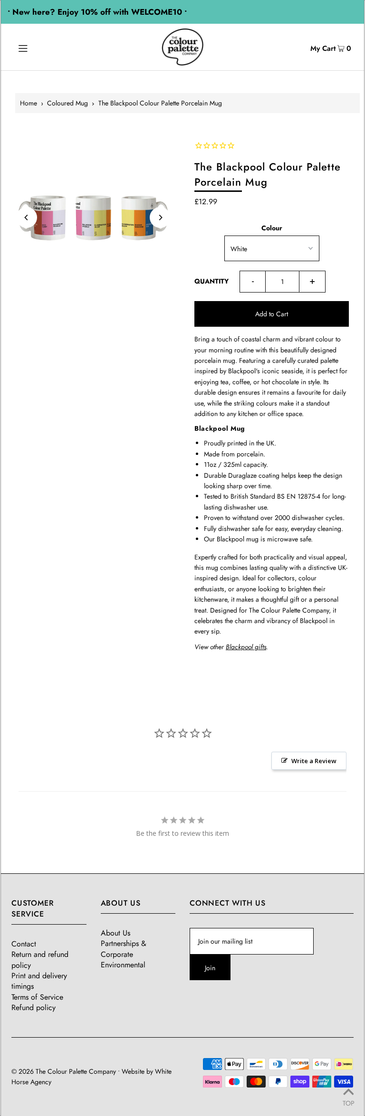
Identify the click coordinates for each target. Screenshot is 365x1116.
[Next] (160, 217)
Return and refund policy (39, 959)
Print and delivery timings (39, 981)
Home (28, 103)
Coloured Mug (67, 103)
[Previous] (26, 217)
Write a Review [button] (313, 761)
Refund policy (33, 1007)
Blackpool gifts (246, 647)
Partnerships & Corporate (123, 948)
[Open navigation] (41, 47)
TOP (349, 1102)
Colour (271, 228)
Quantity (211, 281)
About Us (115, 932)
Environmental (123, 964)
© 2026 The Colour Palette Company (63, 1071)
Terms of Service (37, 997)
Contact (23, 943)
